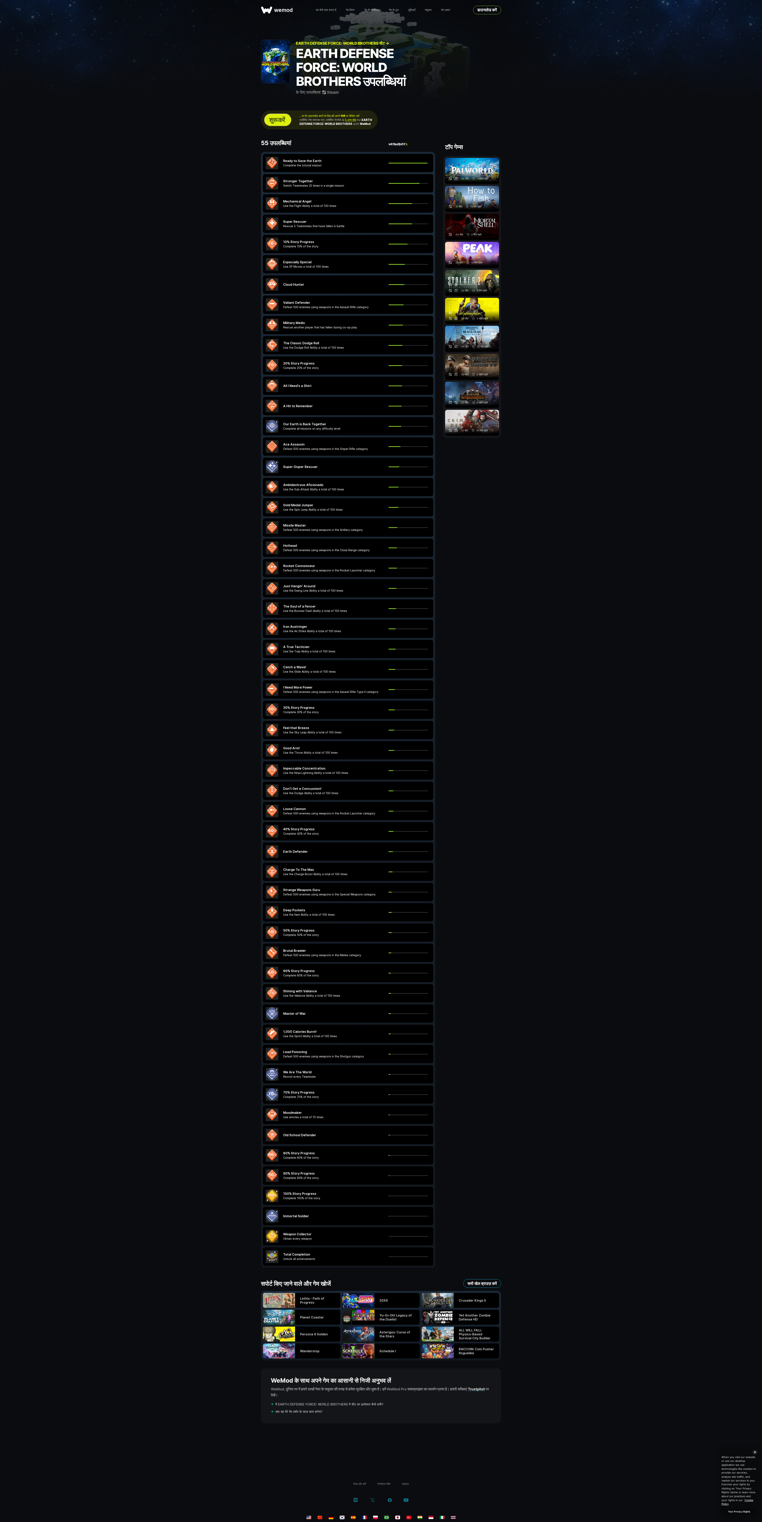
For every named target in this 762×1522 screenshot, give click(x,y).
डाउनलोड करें (487, 10)
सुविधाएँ (411, 10)
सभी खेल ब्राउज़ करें (482, 1283)
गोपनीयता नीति (383, 1483)
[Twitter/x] (372, 1500)
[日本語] (397, 1517)
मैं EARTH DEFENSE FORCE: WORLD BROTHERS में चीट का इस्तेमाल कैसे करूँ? (329, 1404)
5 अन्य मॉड (350, 120)
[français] (364, 1517)
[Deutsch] (331, 1517)
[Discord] (355, 1500)
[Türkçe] (408, 1517)
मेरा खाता (445, 10)
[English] (308, 1517)
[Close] (754, 1452)
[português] (386, 1517)
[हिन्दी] (420, 1517)
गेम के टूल (394, 10)
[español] (353, 1517)
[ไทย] (453, 1517)
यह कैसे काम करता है (326, 10)
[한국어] (342, 1517)
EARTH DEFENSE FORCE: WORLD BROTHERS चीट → (342, 43)
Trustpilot (476, 1389)
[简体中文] (320, 1517)
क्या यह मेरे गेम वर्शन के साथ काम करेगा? (298, 1412)
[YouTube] (406, 1500)
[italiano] (442, 1517)
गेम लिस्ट (350, 10)
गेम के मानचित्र (371, 10)
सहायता (405, 1483)
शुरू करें (277, 120)
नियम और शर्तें (359, 1483)
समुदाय (428, 10)
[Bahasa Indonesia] (431, 1517)
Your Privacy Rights (739, 1511)
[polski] (375, 1517)
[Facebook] (390, 1500)
